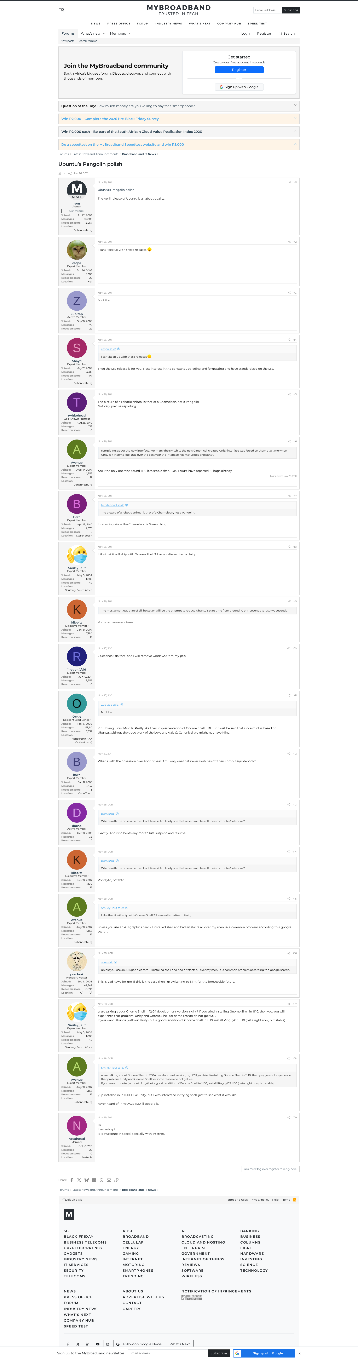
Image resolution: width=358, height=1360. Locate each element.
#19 (295, 1117)
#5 (295, 394)
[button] (104, 33)
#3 (295, 292)
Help (275, 1199)
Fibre (246, 1248)
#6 (295, 441)
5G (66, 1231)
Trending (133, 1276)
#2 (295, 241)
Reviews (190, 1265)
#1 (295, 182)
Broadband (136, 1237)
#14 (295, 851)
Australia (86, 1157)
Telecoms (75, 1276)
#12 (295, 753)
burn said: (108, 813)
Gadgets (73, 1254)
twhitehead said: (112, 505)
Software (192, 1271)
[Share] (290, 182)
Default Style (73, 1199)
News (96, 23)
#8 (295, 546)
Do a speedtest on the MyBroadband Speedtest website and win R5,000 (122, 145)
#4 (295, 339)
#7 (295, 495)
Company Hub (229, 23)
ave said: (107, 962)
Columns (250, 1242)
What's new (90, 33)
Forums (68, 33)
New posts (67, 40)
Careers (132, 1309)
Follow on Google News (142, 1344)
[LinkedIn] (88, 1344)
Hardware (252, 1254)
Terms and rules (237, 1199)
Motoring (134, 1265)
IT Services (76, 1265)
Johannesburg (83, 230)
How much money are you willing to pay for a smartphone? (146, 106)
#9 (295, 601)
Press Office (118, 23)
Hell (89, 281)
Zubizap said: (110, 704)
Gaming (131, 1254)
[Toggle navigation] (61, 10)
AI (183, 1231)
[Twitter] (78, 1344)
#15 (295, 898)
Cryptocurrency (83, 1248)
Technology (254, 1271)
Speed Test (257, 23)
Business (250, 1237)
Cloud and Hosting (203, 1242)
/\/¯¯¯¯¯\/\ (86, 992)
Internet (133, 1259)
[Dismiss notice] (295, 106)
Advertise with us (143, 1297)
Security (74, 1271)
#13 (295, 804)
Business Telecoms (85, 1242)
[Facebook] (68, 1344)
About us (133, 1291)
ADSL (128, 1231)
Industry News (168, 23)
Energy (131, 1248)
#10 (295, 648)
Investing (251, 1259)
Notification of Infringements (216, 1291)
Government (195, 1254)
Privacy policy (260, 1199)
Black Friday (78, 1237)
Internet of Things (203, 1259)
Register (239, 70)
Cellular (133, 1242)
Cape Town (85, 793)
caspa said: (108, 349)
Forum (143, 23)
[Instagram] (108, 1344)
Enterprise (194, 1248)
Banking (249, 1231)
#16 (295, 953)
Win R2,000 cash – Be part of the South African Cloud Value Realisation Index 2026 (131, 132)
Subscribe (291, 10)
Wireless (191, 1276)
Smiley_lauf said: (112, 907)
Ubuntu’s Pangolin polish (116, 190)
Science (249, 1265)
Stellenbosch (84, 535)
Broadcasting (197, 1237)
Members (118, 33)
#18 (295, 1058)
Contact (132, 1303)
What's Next (200, 23)
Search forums (87, 40)
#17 (295, 1003)
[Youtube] (98, 1344)
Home (286, 1199)
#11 (295, 695)
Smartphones (138, 1271)
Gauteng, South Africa (78, 590)
